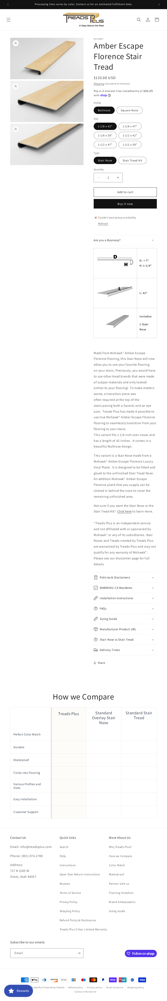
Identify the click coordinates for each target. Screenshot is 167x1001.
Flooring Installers (121, 893)
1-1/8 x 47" (130, 126)
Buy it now (125, 204)
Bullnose (104, 110)
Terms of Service (70, 893)
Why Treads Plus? (120, 847)
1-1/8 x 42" (105, 126)
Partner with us (119, 883)
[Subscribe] (78, 953)
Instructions (68, 865)
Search (64, 847)
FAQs (63, 856)
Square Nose (129, 110)
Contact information (86, 991)
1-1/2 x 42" (130, 135)
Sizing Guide (117, 911)
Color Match (117, 865)
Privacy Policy (68, 902)
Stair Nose (105, 160)
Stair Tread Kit (132, 160)
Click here (124, 511)
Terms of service (114, 987)
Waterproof (116, 874)
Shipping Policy (70, 911)
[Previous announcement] (7, 4)
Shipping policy (135, 987)
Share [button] (101, 663)
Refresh (103, 223)
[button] (8, 19)
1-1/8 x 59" (105, 135)
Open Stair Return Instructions (80, 874)
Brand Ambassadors (122, 902)
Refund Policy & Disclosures (78, 920)
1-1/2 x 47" (105, 144)
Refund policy (75, 987)
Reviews (65, 883)
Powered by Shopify (54, 987)
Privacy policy (94, 987)
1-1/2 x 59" (130, 144)
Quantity (99, 169)
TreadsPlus (37, 987)
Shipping (99, 83)
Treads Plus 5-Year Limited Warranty (83, 929)
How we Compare (120, 856)
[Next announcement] (159, 4)
